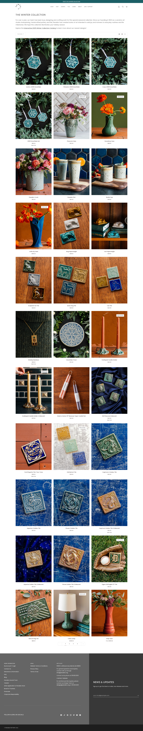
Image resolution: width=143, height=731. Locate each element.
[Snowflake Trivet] (71, 334)
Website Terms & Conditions (39, 666)
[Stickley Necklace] (34, 334)
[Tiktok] (64, 715)
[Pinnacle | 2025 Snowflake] (71, 61)
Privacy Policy (34, 669)
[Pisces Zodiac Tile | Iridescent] (71, 559)
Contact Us (7, 669)
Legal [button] (32, 663)
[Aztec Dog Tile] (71, 280)
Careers (6, 683)
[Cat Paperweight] (109, 226)
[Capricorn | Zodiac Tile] (109, 446)
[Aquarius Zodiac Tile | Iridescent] (34, 559)
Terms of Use (34, 671)
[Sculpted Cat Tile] (34, 280)
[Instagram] (70, 715)
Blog (5, 677)
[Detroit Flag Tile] (34, 613)
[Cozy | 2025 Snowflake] (109, 61)
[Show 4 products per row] (125, 34)
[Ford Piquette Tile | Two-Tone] (34, 446)
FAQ (5, 674)
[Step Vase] (109, 613)
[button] (52, 6)
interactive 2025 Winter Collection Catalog (40, 28)
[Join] (136, 695)
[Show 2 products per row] (119, 34)
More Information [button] (9, 663)
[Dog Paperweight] (71, 226)
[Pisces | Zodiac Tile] (71, 502)
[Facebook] (61, 715)
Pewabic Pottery (10, 727)
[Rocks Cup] (109, 171)
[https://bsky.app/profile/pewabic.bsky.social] (77, 715)
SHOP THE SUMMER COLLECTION (71, 1)
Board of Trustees (9, 688)
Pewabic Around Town (11, 680)
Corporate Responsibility (11, 694)
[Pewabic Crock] (34, 171)
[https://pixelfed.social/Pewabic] (80, 715)
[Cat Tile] (109, 280)
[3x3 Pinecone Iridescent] (109, 390)
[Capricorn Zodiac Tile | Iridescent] (109, 502)
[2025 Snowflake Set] (34, 115)
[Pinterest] (67, 715)
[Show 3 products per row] (122, 34)
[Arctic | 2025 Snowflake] (34, 61)
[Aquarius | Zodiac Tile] (34, 502)
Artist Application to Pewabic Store (14, 686)
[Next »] (83, 644)
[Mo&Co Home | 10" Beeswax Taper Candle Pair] (71, 390)
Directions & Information (11, 671)
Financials (7, 691)
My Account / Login (10, 666)
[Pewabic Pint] (71, 171)
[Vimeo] (74, 715)
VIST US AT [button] (59, 663)
